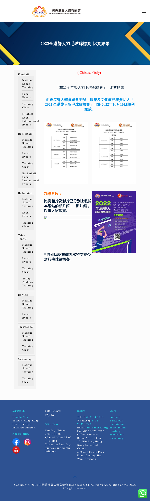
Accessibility (20, 433)
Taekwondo (25, 326)
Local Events (26, 95)
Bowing (23, 294)
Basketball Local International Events (27, 179)
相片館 (64, 205)
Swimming (25, 359)
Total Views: (53, 410)
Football (23, 74)
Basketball (25, 133)
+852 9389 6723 (87, 422)
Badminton (25, 193)
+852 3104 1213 (93, 417)
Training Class (27, 105)
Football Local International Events (27, 119)
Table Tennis (22, 237)
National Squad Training (27, 83)
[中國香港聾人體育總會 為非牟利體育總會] (56, 11)
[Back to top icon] (75, 476)
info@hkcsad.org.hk (99, 427)
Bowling (115, 431)
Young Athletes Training (27, 282)
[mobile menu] (144, 11)
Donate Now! (21, 417)
